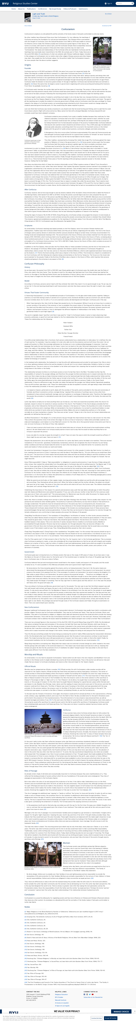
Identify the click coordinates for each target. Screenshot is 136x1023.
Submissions (83, 9)
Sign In (109, 3)
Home (13, 9)
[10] (32, 398)
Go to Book (108, 14)
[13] (57, 486)
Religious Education (61, 994)
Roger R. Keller (36, 18)
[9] (53, 311)
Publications (31, 9)
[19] (101, 736)
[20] (90, 790)
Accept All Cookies (110, 1018)
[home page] (5, 3)
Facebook (84, 994)
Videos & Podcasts (69, 9)
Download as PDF (106, 25)
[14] (52, 582)
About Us (21, 9)
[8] (63, 259)
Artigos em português (62, 1006)
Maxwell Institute (60, 1000)
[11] (60, 437)
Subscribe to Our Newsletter (93, 997)
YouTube (92, 994)
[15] (98, 640)
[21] (45, 809)
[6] (64, 148)
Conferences (42, 9)
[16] (59, 669)
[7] (36, 253)
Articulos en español (62, 1003)
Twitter (90, 994)
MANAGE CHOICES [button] (121, 1011)
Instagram (87, 994)
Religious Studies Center (25, 3)
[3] (32, 84)
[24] (92, 878)
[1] (39, 54)
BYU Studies (59, 997)
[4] (49, 86)
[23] (42, 839)
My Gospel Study (55, 9)
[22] (37, 823)
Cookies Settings (96, 1018)
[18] (50, 700)
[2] (83, 73)
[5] (81, 142)
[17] (83, 675)
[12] (98, 466)
